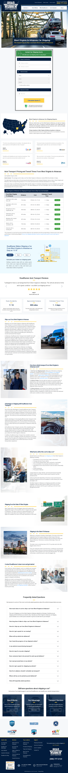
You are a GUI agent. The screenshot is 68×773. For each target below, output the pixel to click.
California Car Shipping (26, 743)
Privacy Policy (40, 771)
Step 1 (10, 255)
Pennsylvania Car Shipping (27, 756)
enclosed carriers (44, 378)
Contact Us (36, 750)
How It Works (35, 7)
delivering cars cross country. (25, 572)
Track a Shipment (38, 2)
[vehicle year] (34, 75)
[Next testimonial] (62, 286)
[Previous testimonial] (6, 286)
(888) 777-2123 (62, 3)
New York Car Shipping (26, 752)
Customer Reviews (5, 753)
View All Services (16, 758)
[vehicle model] (34, 82)
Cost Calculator (53, 7)
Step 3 (26, 255)
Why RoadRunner (43, 7)
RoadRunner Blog (5, 755)
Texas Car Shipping (27, 749)
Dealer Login (45, 2)
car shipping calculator (22, 585)
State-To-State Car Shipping (16, 751)
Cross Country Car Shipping (16, 755)
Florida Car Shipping (27, 746)
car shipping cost (49, 456)
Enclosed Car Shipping (15, 747)
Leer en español (37, 747)
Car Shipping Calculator (4, 743)
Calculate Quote (33, 100)
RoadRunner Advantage (4, 747)
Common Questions (38, 745)
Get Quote (57, 200)
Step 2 (18, 255)
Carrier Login (52, 2)
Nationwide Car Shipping (15, 743)
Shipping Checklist (38, 742)
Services (25, 7)
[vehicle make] (34, 78)
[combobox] (34, 63)
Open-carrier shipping (44, 375)
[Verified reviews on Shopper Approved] (10, 765)
